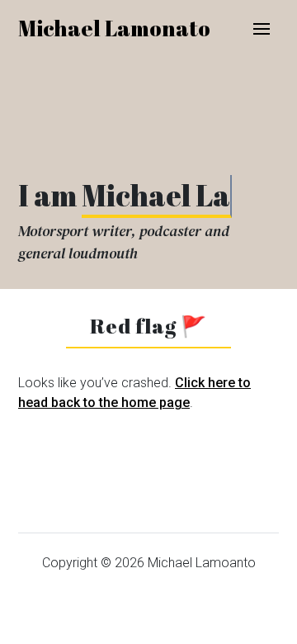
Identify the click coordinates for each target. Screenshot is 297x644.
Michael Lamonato (114, 28)
